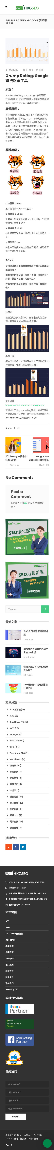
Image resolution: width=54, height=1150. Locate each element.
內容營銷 (14, 771)
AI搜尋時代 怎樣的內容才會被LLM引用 (35, 651)
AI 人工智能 (15, 709)
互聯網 (13, 765)
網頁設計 (9, 970)
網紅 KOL (14, 815)
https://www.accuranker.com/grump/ (24, 405)
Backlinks (10, 939)
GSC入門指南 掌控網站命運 (35, 633)
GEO (12, 728)
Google (14, 734)
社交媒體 (14, 796)
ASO (12, 715)
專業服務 (9, 946)
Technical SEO (17, 753)
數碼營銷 (9, 952)
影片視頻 (14, 778)
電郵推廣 (14, 827)
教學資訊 (9, 977)
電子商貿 (14, 821)
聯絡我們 (9, 983)
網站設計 (14, 809)
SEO (41, 70)
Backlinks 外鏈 (17, 722)
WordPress (16, 759)
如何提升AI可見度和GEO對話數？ (35, 668)
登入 (26, 502)
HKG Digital (11, 989)
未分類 (13, 790)
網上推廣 (14, 802)
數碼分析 (14, 784)
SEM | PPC (15, 740)
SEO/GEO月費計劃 (14, 933)
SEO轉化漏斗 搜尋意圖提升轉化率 (35, 686)
